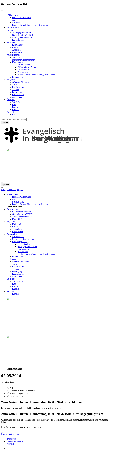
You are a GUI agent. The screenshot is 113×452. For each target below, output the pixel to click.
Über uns (11, 99)
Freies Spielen (24, 65)
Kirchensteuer (18, 94)
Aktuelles (16, 20)
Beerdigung (17, 92)
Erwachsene (17, 52)
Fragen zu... (12, 79)
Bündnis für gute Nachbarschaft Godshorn (30, 25)
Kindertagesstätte (19, 62)
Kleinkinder (17, 45)
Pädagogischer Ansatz (27, 67)
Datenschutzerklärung (16, 441)
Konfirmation (18, 87)
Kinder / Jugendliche (19, 393)
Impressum (11, 439)
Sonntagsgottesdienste (21, 32)
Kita (14, 104)
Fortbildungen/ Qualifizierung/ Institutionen (36, 74)
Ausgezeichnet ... (14, 55)
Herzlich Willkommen (21, 17)
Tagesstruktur (23, 70)
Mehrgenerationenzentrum (23, 60)
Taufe (14, 84)
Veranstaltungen (14, 27)
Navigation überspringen (12, 189)
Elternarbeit (23, 72)
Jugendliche (17, 50)
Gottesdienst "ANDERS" (23, 35)
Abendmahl (17, 97)
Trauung (15, 89)
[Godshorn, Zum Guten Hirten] (56, 145)
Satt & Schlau (18, 22)
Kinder (15, 47)
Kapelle (15, 109)
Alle (12, 388)
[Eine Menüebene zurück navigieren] (2, 10)
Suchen (5, 122)
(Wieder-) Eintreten (20, 82)
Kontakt (10, 112)
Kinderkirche (18, 40)
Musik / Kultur (16, 396)
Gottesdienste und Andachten (23, 391)
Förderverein (17, 77)
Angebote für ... (13, 42)
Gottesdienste (12, 30)
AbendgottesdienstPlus (22, 37)
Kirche (15, 107)
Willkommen (12, 15)
